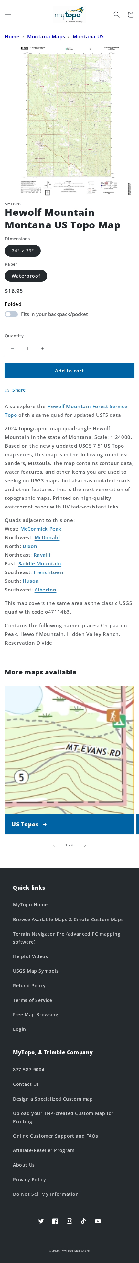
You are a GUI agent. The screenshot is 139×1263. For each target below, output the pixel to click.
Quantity (14, 336)
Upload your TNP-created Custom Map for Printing (63, 1117)
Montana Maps (46, 36)
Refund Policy (29, 986)
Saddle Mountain (39, 563)
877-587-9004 (28, 1069)
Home (12, 36)
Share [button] (19, 390)
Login (19, 1029)
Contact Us (26, 1084)
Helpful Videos (30, 956)
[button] (8, 14)
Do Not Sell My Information (46, 1194)
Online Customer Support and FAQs (55, 1136)
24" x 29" (23, 251)
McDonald (47, 537)
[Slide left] (54, 845)
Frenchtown (49, 572)
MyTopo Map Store (76, 1250)
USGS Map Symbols (36, 971)
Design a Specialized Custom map (53, 1099)
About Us (24, 1165)
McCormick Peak (41, 529)
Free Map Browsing (35, 1014)
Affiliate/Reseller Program (44, 1150)
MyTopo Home (30, 904)
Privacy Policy (29, 1179)
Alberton (46, 589)
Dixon (30, 546)
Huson (31, 581)
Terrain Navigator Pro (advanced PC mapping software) (66, 938)
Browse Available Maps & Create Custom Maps (68, 919)
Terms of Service (32, 1000)
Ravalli (42, 555)
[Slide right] (85, 845)
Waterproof (26, 276)
